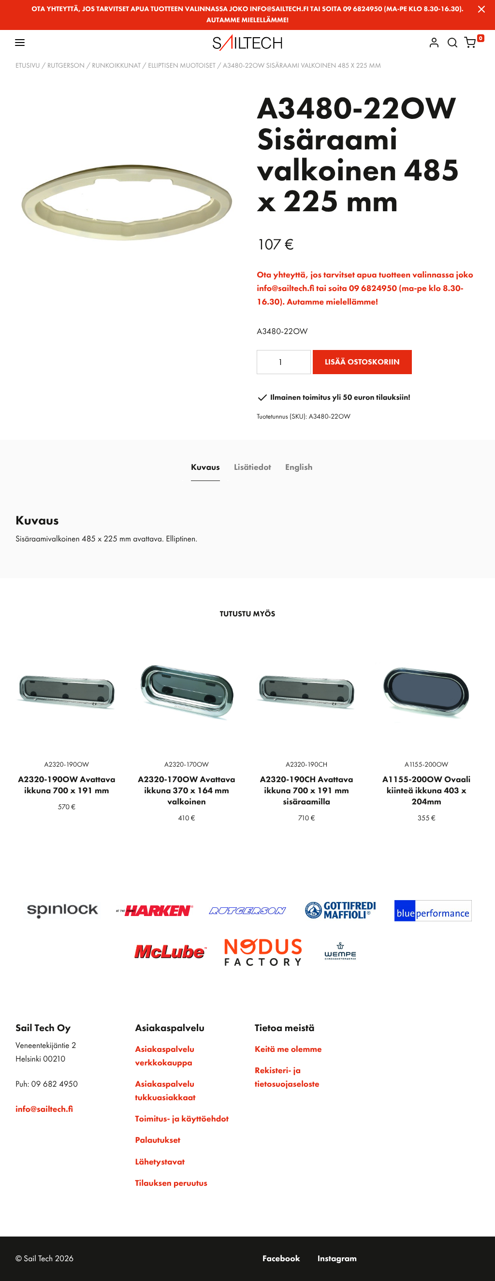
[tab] (205, 468)
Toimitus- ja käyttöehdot (182, 1119)
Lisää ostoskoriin (362, 362)
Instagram (337, 1258)
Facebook (281, 1258)
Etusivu (27, 65)
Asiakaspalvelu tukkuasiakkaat (165, 1091)
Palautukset (158, 1140)
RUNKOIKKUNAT (116, 65)
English (298, 467)
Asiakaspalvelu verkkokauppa (165, 1056)
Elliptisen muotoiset (182, 65)
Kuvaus (205, 467)
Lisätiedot (252, 467)
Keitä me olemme (288, 1049)
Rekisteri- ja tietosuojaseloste (287, 1077)
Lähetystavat (160, 1162)
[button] (20, 42)
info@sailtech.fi (44, 1109)
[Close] (481, 9)
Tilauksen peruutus (171, 1183)
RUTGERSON (66, 65)
